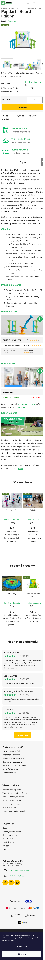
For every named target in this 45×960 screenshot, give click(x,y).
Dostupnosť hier (9, 807)
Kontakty (6, 849)
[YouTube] (17, 882)
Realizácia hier (8, 842)
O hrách (5, 846)
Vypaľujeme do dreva (11, 831)
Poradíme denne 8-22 (11, 751)
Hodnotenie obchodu (22, 642)
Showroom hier (9, 772)
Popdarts (12, 21)
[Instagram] (11, 882)
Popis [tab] (22, 162)
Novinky (5, 828)
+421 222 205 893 (16, 876)
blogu (20, 468)
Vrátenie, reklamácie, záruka (14, 793)
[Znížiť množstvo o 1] (28, 100)
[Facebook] (5, 882)
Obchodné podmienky (11, 800)
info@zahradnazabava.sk (18, 870)
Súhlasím (22, 954)
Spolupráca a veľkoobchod (13, 811)
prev (2, 506)
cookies (11, 935)
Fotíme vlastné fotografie (13, 758)
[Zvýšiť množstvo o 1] (40, 100)
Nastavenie (22, 946)
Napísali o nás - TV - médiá (14, 765)
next (42, 506)
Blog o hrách (7, 838)
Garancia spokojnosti (11, 804)
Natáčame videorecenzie (12, 762)
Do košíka (22, 107)
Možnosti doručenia (9, 91)
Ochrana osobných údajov (13, 796)
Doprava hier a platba (11, 789)
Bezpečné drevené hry (12, 769)
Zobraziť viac (22, 735)
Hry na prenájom (9, 835)
